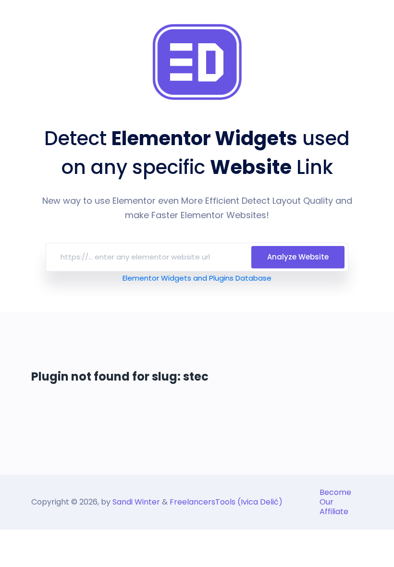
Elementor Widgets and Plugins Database (197, 278)
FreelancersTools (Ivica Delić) (226, 501)
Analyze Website (298, 257)
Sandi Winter (136, 501)
